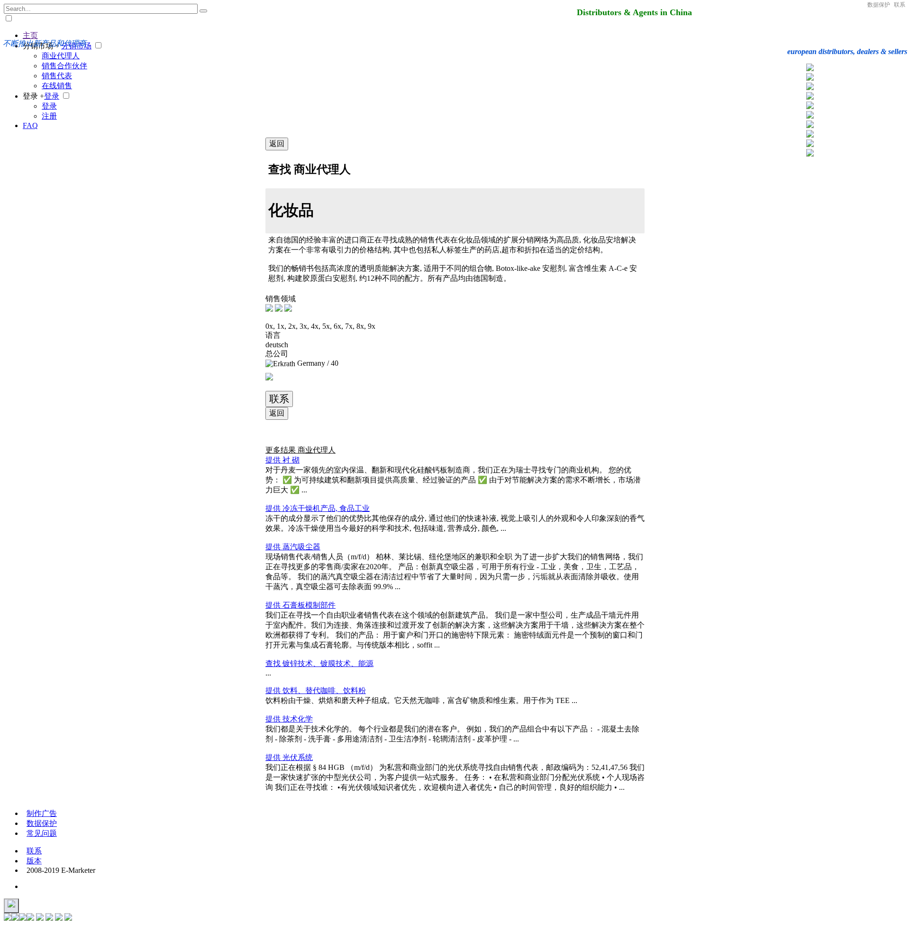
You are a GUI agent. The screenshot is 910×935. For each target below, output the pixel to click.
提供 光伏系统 (289, 757)
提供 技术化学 (289, 719)
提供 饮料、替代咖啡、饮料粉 (315, 690)
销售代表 (57, 76)
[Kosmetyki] (810, 87)
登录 (51, 96)
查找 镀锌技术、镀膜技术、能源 (319, 663)
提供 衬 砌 (282, 460)
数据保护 (878, 4)
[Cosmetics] (810, 135)
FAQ (30, 125)
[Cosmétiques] (810, 116)
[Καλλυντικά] (810, 125)
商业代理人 (61, 56)
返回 (276, 143)
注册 (49, 116)
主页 (30, 35)
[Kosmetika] (810, 97)
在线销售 (57, 86)
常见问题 (42, 833)
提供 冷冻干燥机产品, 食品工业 (317, 508)
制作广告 (42, 813)
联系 (899, 4)
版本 (34, 861)
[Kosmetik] (810, 69)
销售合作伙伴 (64, 66)
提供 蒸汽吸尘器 (292, 547)
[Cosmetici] (810, 106)
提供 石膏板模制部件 (300, 605)
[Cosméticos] (810, 78)
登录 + (33, 96)
